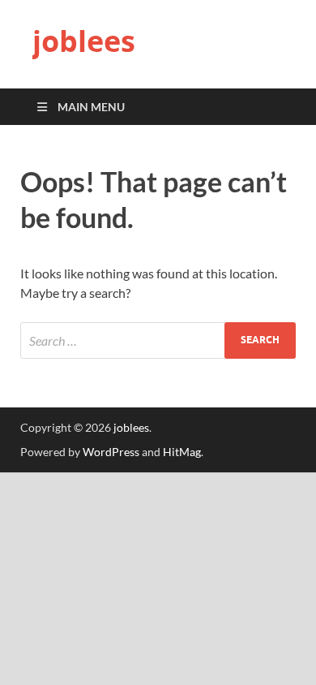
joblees (83, 41)
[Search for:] (158, 340)
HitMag (182, 452)
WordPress (111, 452)
